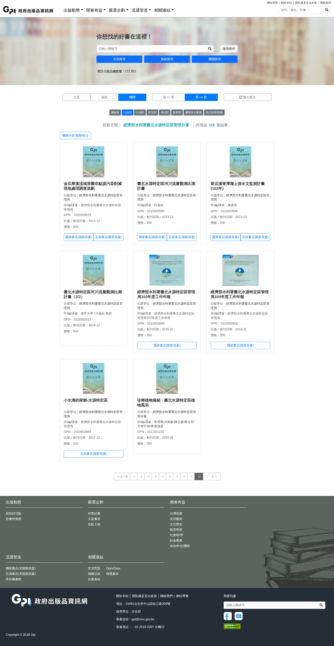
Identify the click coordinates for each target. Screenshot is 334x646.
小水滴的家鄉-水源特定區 (86, 400)
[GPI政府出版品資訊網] (28, 10)
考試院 (165, 112)
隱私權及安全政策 (306, 2)
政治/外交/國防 (180, 546)
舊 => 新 (201, 97)
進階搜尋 (229, 48)
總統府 (115, 112)
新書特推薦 (13, 518)
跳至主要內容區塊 (11, 1)
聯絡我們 (325, 2)
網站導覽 (272, 2)
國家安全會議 (193, 112)
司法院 (152, 112)
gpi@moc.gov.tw (143, 619)
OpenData (113, 568)
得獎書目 (112, 573)
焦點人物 (94, 524)
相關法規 (94, 573)
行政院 (128, 112)
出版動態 (72, 10)
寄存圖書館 (13, 579)
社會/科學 (176, 535)
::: (59, 9)
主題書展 (94, 518)
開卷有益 (94, 10)
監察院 (177, 112)
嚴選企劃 (117, 10)
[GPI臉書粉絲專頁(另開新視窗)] (229, 615)
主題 (76, 97)
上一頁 (124, 476)
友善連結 (94, 579)
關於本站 (286, 2)
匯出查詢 (249, 97)
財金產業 (176, 540)
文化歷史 (176, 524)
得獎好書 (94, 513)
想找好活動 (13, 513)
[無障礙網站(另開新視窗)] (232, 626)
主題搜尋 (119, 59)
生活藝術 (176, 518)
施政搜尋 (167, 59)
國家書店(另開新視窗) (21, 568)
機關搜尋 (215, 59)
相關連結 (162, 10)
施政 (104, 97)
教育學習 (176, 529)
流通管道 (140, 10)
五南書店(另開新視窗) (21, 573)
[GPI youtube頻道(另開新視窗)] (239, 615)
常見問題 (94, 568)
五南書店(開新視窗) (108, 237)
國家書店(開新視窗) (78, 237)
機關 (132, 97)
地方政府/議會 (214, 112)
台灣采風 (176, 513)
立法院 (140, 112)
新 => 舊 (168, 97)
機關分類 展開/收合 (75, 135)
